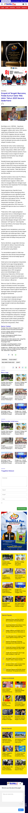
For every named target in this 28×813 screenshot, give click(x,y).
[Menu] (2, 4)
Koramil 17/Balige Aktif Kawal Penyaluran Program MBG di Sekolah (12, 332)
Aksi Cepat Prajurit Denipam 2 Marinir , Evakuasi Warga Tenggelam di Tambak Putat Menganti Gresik (20, 605)
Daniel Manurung (8, 103)
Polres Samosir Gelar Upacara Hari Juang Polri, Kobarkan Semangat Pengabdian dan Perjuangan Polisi (13, 340)
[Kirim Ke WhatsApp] (25, 367)
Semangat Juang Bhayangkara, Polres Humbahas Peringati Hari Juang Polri (11, 344)
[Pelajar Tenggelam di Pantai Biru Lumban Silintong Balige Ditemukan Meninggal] (7, 749)
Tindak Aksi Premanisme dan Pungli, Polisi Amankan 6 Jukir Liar (15, 653)
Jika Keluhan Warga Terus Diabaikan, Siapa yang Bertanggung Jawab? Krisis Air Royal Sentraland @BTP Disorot (20, 741)
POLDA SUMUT (13, 359)
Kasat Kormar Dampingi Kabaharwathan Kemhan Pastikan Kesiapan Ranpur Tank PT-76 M (6, 605)
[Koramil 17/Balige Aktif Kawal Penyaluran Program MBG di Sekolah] (21, 377)
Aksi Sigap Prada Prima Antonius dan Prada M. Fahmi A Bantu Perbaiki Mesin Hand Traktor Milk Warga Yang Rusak (15, 659)
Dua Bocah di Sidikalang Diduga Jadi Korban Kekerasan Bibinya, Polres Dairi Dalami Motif (20, 690)
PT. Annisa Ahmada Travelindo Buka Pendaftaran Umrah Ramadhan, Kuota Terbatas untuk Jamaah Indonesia (20, 754)
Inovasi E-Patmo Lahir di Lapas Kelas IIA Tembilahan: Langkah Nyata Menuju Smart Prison (15, 664)
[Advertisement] (14, 24)
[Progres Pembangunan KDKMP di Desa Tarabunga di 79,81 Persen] (7, 392)
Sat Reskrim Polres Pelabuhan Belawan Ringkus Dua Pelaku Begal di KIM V (20, 718)
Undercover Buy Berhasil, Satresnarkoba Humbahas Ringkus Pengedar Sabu (7, 704)
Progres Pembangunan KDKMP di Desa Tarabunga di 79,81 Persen (11, 336)
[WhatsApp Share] (15, 354)
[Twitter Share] (12, 354)
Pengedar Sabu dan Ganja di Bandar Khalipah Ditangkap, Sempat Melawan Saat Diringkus (7, 718)
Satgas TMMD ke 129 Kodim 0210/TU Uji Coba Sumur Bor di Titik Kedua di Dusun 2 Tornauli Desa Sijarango (15, 631)
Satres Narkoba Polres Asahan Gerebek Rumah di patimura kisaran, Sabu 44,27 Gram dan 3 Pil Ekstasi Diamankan (7, 690)
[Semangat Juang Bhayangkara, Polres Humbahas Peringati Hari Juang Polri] (7, 406)
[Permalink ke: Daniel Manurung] (2, 103)
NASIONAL (3, 91)
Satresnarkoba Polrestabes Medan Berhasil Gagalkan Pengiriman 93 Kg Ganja (20, 704)
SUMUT (18, 362)
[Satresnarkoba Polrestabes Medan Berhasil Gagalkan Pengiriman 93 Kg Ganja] (20, 698)
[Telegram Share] (22, 367)
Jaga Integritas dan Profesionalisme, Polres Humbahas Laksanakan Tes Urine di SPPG (7, 768)
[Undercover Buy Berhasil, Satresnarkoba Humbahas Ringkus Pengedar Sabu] (7, 698)
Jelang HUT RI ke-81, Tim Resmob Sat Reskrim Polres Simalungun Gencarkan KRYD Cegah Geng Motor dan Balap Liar (20, 768)
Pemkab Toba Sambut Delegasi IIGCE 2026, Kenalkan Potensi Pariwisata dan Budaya (12, 328)
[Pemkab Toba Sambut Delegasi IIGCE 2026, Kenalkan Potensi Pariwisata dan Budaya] (7, 377)
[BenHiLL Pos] (10, 4)
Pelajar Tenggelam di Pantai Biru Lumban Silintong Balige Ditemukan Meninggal (7, 754)
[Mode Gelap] (23, 4)
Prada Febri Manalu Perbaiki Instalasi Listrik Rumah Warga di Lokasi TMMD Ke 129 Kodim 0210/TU (15, 648)
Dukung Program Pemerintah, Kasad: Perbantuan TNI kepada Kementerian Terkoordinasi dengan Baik (16, 670)
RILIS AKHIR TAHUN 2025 (8, 362)
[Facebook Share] (8, 354)
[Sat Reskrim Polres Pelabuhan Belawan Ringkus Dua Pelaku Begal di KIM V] (20, 712)
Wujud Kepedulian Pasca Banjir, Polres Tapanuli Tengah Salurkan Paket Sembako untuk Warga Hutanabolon (16, 625)
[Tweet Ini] (16, 367)
